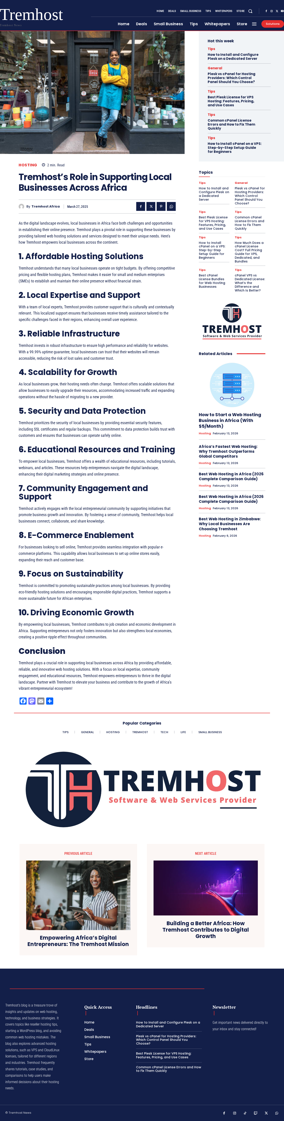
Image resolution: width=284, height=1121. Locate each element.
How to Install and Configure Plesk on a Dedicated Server (233, 56)
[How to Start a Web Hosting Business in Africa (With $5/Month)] (232, 384)
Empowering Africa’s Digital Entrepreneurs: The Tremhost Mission (78, 941)
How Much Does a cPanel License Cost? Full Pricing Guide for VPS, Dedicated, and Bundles (249, 252)
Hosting (28, 165)
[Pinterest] (161, 206)
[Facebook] (266, 11)
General (215, 68)
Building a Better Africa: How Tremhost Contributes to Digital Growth (205, 929)
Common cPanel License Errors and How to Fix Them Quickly (231, 124)
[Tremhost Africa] (22, 206)
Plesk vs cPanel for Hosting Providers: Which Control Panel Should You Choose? (231, 78)
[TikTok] (245, 1113)
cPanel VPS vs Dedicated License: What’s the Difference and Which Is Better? (250, 282)
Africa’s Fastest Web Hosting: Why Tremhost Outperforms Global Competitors (228, 451)
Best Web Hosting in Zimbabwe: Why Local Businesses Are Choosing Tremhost (230, 523)
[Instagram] (271, 11)
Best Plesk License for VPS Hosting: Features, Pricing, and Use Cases (231, 101)
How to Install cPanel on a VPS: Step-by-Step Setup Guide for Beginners (235, 147)
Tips (211, 49)
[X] (277, 11)
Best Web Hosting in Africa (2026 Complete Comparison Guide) (231, 476)
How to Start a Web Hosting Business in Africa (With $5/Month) (230, 420)
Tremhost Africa (46, 206)
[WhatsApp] (171, 206)
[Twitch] (256, 1113)
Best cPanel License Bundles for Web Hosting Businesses (212, 281)
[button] (250, 11)
